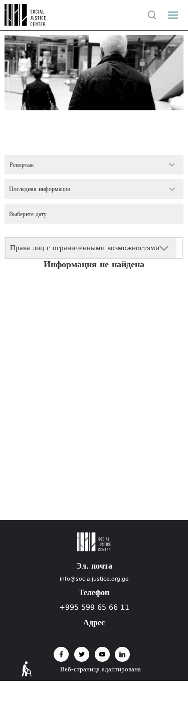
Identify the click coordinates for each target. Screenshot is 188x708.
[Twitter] (81, 654)
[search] (152, 15)
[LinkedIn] (122, 654)
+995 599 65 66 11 (94, 607)
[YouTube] (102, 654)
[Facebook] (61, 654)
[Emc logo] (26, 23)
